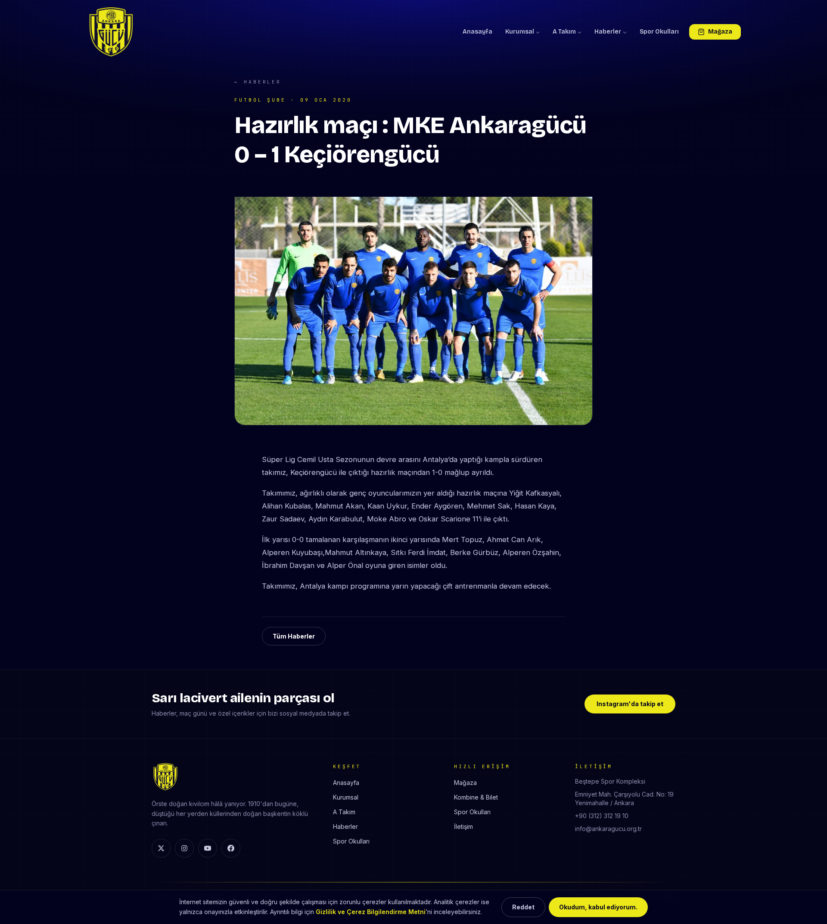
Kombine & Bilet (476, 797)
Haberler (607, 31)
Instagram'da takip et (630, 703)
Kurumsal (519, 31)
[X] (161, 848)
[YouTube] (207, 848)
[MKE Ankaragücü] (111, 32)
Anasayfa (477, 31)
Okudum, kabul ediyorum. (598, 907)
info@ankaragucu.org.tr (608, 828)
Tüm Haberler (294, 636)
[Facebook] (230, 848)
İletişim (463, 826)
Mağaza (720, 31)
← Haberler (257, 82)
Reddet (523, 907)
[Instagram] (184, 848)
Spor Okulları (659, 31)
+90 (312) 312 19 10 (601, 815)
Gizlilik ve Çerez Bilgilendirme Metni (371, 911)
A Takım (564, 31)
